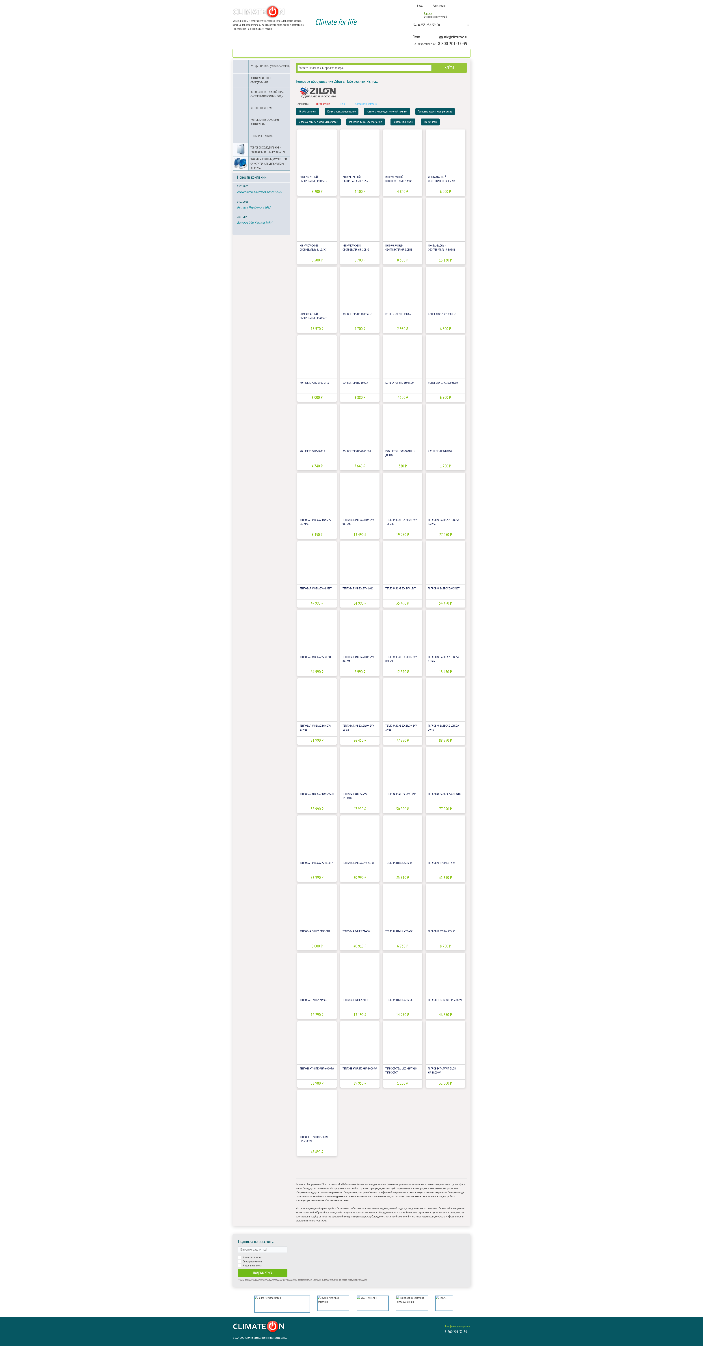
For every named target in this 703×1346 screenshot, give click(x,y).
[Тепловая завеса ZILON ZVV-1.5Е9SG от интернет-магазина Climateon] (445, 494)
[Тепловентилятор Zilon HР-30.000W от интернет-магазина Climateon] (445, 1043)
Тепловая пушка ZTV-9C (398, 1000)
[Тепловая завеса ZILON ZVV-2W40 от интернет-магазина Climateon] (445, 700)
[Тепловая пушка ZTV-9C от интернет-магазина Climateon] (402, 974)
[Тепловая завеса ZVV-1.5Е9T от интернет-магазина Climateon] (317, 562)
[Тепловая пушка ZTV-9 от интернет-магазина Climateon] (360, 974)
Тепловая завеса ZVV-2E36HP (316, 862)
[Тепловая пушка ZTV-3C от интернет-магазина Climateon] (402, 905)
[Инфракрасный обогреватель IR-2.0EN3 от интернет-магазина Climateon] (360, 219)
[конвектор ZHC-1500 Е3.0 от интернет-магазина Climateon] (402, 357)
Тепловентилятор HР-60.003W (317, 1068)
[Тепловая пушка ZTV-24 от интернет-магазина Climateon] (445, 837)
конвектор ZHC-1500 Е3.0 (399, 382)
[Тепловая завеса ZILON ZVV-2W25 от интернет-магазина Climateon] (402, 700)
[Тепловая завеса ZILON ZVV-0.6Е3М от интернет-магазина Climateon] (360, 631)
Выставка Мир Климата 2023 (253, 207)
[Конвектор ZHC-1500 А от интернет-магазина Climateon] (360, 357)
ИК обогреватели (307, 111)
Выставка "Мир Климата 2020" (254, 223)
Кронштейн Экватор (440, 451)
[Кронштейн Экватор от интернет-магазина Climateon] (445, 425)
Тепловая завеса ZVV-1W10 (400, 794)
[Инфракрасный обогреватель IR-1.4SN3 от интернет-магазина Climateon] (402, 151)
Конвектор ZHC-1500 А (355, 382)
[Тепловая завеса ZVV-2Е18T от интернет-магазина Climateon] (360, 837)
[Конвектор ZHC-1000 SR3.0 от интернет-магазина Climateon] (360, 288)
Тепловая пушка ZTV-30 (356, 931)
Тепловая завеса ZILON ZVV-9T (317, 794)
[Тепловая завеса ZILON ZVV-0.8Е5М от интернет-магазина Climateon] (402, 631)
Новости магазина (252, 1265)
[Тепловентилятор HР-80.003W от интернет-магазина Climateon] (360, 1043)
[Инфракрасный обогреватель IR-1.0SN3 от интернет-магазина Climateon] (360, 151)
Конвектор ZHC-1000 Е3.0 (442, 314)
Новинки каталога (252, 1257)
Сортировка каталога (366, 104)
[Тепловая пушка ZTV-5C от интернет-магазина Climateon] (445, 905)
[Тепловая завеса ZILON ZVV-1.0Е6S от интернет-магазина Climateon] (445, 631)
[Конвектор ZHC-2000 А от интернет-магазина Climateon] (317, 425)
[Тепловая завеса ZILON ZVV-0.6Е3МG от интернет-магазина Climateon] (317, 494)
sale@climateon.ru (456, 37)
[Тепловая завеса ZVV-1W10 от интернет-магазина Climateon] (402, 768)
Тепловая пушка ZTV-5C (441, 931)
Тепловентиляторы (403, 122)
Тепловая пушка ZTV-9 (355, 1000)
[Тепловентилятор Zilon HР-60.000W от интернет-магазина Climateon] (317, 1111)
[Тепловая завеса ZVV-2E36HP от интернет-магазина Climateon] (317, 837)
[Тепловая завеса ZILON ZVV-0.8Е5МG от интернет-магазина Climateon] (360, 494)
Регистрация (439, 5)
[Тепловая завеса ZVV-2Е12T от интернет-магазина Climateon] (445, 562)
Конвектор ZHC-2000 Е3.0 (357, 451)
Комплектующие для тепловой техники (387, 111)
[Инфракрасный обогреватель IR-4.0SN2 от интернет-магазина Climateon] (317, 288)
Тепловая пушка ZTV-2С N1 (315, 931)
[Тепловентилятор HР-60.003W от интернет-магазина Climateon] (317, 1043)
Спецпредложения (252, 1261)
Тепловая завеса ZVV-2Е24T (315, 657)
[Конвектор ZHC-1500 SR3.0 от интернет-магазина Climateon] (317, 357)
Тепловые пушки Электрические (365, 122)
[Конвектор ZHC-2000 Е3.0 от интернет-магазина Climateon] (360, 425)
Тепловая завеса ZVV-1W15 (358, 588)
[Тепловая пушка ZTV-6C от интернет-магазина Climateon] (317, 974)
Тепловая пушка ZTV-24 (441, 862)
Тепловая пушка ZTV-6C (313, 1000)
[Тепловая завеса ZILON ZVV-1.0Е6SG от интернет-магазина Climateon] (402, 494)
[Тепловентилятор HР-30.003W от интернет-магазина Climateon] (445, 974)
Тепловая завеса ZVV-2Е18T (358, 862)
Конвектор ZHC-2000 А (312, 451)
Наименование (322, 104)
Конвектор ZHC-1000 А (398, 314)
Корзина (428, 13)
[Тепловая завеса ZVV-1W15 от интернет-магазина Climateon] (360, 562)
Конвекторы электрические (341, 111)
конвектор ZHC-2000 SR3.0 (443, 382)
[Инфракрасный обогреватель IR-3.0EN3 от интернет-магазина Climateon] (402, 219)
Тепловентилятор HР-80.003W (360, 1068)
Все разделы (430, 122)
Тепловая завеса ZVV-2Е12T (444, 588)
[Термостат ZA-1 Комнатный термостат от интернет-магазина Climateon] (402, 1043)
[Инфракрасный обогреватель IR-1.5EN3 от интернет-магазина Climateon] (445, 151)
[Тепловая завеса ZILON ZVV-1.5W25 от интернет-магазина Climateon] (317, 700)
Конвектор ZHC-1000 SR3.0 (357, 314)
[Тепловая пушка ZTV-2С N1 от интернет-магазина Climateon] (317, 905)
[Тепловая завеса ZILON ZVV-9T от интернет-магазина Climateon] (317, 768)
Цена (342, 104)
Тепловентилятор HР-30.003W (445, 1000)
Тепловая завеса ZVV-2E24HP (444, 794)
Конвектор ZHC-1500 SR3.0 (314, 382)
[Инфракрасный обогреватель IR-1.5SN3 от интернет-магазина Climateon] (317, 219)
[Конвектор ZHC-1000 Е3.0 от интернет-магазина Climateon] (445, 288)
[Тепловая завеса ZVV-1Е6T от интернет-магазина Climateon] (402, 562)
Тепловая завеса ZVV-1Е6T (400, 588)
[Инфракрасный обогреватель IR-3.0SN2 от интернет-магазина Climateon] (445, 219)
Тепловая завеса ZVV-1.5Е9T (316, 588)
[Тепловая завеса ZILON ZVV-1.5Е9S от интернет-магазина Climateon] (360, 700)
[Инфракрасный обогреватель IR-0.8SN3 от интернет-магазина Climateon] (317, 151)
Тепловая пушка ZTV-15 (398, 862)
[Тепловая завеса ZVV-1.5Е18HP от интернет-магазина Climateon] (360, 768)
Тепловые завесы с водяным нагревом (318, 122)
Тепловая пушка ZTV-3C (398, 931)
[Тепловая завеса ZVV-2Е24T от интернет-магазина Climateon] (317, 631)
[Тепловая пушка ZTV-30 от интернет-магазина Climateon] (360, 905)
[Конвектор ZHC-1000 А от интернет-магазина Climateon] (402, 288)
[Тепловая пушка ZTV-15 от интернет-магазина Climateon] (402, 837)
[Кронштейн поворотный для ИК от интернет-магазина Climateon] (402, 425)
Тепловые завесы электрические (435, 111)
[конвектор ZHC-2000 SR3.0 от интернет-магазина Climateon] (445, 357)
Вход (420, 5)
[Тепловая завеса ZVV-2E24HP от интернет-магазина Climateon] (445, 768)
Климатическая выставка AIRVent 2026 (259, 192)
